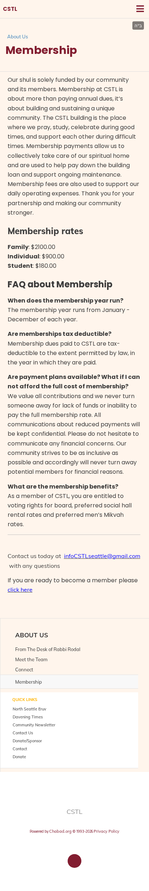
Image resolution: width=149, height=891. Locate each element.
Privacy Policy (106, 831)
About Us (17, 36)
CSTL (10, 9)
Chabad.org (60, 831)
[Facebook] (74, 861)
